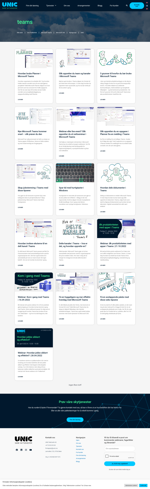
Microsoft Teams (46, 32)
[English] (147, 2)
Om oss (67, 5)
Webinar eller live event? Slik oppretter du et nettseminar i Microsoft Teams (72, 134)
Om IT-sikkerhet (32, 32)
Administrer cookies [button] (131, 485)
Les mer (20, 99)
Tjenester (50, 5)
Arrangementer (84, 5)
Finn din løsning (32, 5)
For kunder (114, 5)
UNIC (82, 32)
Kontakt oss (80, 449)
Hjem (77, 440)
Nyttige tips (72, 32)
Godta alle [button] (143, 485)
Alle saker (20, 32)
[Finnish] (147, 5)
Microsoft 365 (60, 32)
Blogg (100, 5)
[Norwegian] (147, 8)
